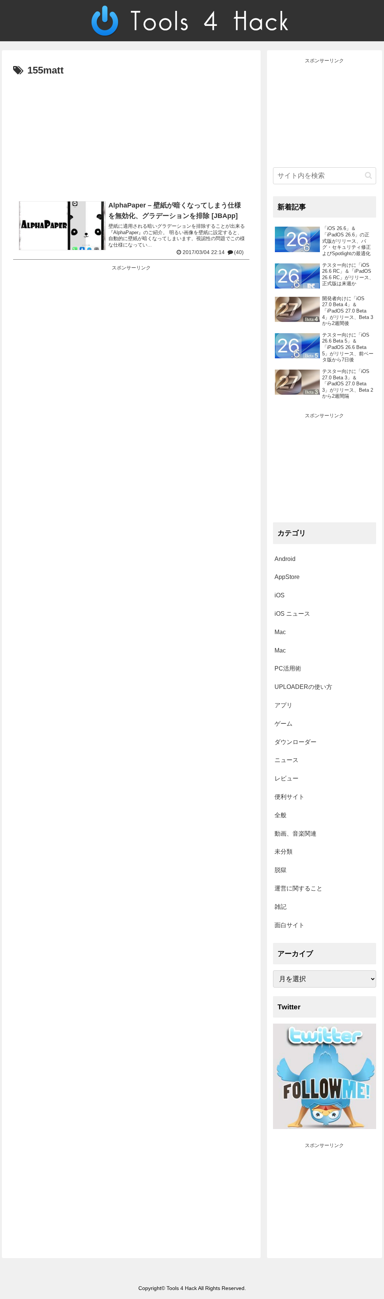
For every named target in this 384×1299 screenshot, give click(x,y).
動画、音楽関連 (295, 833)
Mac (280, 632)
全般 (280, 815)
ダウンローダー (295, 742)
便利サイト (289, 797)
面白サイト (289, 925)
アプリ (283, 705)
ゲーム (283, 723)
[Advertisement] (131, 135)
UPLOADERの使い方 (303, 687)
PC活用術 (287, 668)
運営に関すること (298, 888)
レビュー (286, 778)
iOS (279, 595)
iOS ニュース (292, 613)
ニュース (286, 760)
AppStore (287, 577)
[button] (368, 175)
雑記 (280, 907)
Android (285, 559)
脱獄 (280, 870)
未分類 (283, 851)
